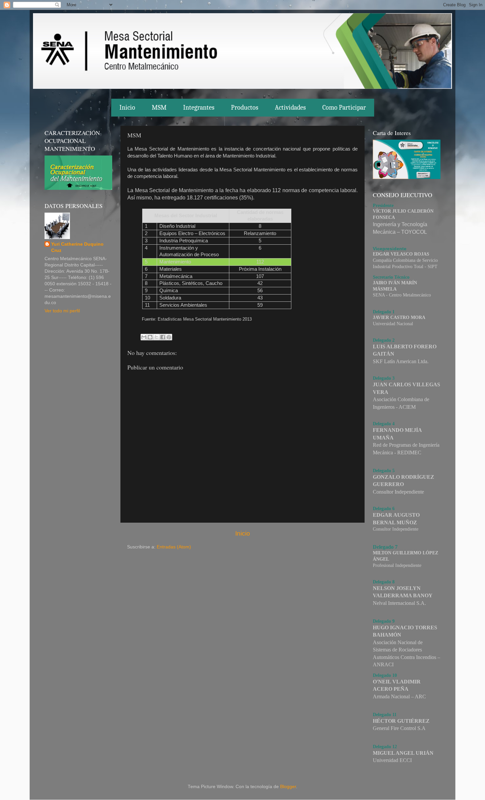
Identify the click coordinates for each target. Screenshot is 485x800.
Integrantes (198, 107)
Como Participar (344, 107)
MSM (159, 107)
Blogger (288, 786)
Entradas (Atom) (174, 546)
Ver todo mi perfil (62, 310)
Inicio (127, 107)
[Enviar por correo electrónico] (144, 337)
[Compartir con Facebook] (162, 337)
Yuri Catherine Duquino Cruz (77, 247)
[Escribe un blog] (150, 337)
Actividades (290, 107)
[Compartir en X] (156, 337)
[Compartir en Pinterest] (169, 337)
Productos (244, 107)
